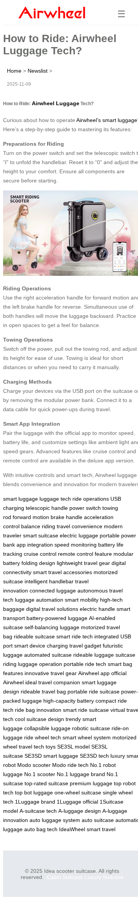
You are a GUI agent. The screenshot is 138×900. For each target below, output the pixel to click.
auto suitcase (98, 820)
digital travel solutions (52, 609)
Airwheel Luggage (55, 103)
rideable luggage (93, 655)
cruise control (40, 554)
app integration (34, 545)
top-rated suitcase (46, 783)
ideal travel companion (52, 682)
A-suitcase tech (38, 811)
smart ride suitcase (86, 710)
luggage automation (39, 600)
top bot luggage (34, 792)
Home (14, 71)
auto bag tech (41, 829)
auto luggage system (55, 820)
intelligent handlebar (49, 581)
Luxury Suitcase (104, 877)
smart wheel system (86, 737)
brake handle (66, 517)
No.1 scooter (39, 774)
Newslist (38, 71)
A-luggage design (79, 811)
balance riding (38, 526)
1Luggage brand (35, 802)
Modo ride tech (70, 765)
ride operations (90, 499)
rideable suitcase (34, 636)
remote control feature (85, 554)
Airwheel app (94, 673)
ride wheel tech (42, 737)
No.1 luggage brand (81, 774)
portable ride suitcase (93, 691)
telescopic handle (47, 508)
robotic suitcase (91, 728)
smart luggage (20, 499)
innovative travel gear (51, 673)
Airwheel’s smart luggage (106, 120)
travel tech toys (37, 747)
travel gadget (85, 646)
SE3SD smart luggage (51, 756)
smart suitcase (40, 535)
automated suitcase (48, 655)
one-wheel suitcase (77, 792)
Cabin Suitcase (65, 877)
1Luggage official (77, 802)
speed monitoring (75, 545)
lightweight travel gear (83, 563)
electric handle (97, 609)
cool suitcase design (39, 719)
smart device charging (41, 646)
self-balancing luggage (52, 627)
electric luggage (79, 535)
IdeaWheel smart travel (87, 829)
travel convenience (79, 526)
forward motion (31, 517)
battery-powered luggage (56, 618)
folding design (38, 563)
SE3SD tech (94, 756)
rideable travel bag (43, 691)
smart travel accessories (62, 572)
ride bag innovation (38, 710)
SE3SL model (73, 747)
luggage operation (40, 664)
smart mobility (82, 600)
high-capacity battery (68, 701)
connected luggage (53, 591)
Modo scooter (34, 765)
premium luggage (91, 783)
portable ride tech (85, 664)
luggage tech (55, 499)
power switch (85, 508)
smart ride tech (74, 636)
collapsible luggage (47, 728)
